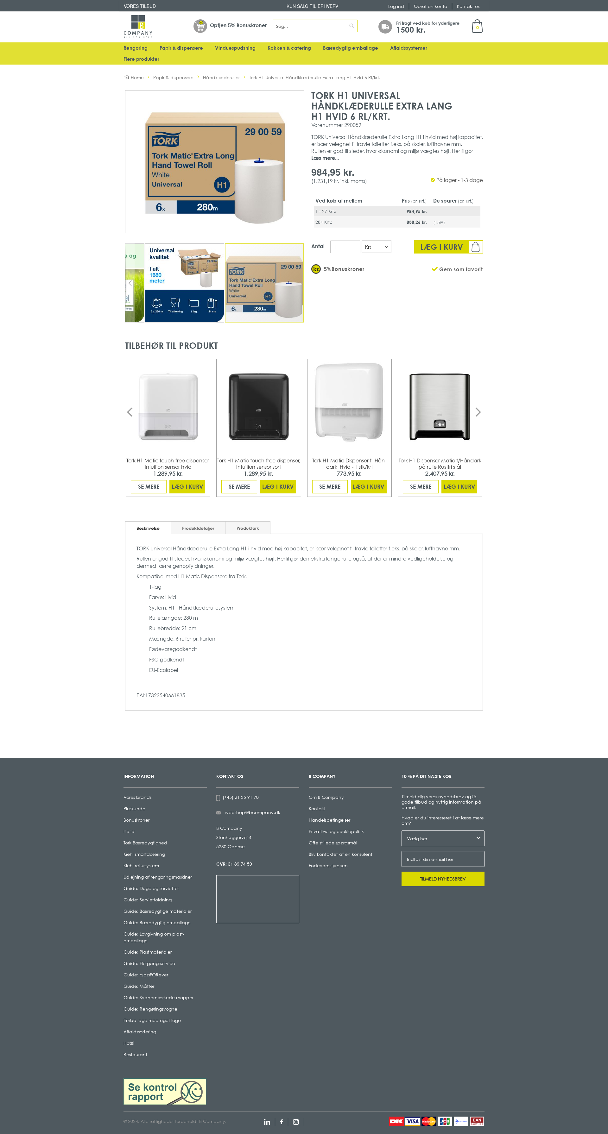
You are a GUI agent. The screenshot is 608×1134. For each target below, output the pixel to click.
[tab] (148, 527)
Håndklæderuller (221, 77)
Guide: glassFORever (146, 974)
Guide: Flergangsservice (149, 963)
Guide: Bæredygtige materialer (158, 911)
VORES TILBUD (140, 6)
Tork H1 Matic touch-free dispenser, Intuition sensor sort (258, 463)
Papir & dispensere (181, 48)
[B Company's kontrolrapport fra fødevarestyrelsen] (165, 1091)
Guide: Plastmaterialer (148, 952)
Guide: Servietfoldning (148, 899)
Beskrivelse (148, 528)
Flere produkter (141, 59)
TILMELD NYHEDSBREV (443, 878)
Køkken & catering (289, 48)
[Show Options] (478, 838)
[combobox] (315, 26)
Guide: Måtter (139, 986)
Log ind (396, 6)
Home (137, 77)
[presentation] (130, 412)
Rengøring (136, 48)
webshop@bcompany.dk (252, 812)
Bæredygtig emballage (350, 48)
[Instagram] (296, 1121)
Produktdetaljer (198, 528)
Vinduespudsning (235, 48)
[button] (130, 283)
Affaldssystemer (408, 48)
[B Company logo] (138, 26)
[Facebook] (281, 1121)
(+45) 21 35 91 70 (239, 797)
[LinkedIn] (267, 1121)
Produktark (248, 528)
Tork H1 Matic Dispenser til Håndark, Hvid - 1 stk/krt (349, 463)
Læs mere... (325, 158)
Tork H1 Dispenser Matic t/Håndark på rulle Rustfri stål (440, 463)
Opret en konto (430, 6)
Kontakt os (468, 6)
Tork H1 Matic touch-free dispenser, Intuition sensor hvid (168, 463)
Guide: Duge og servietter (151, 888)
